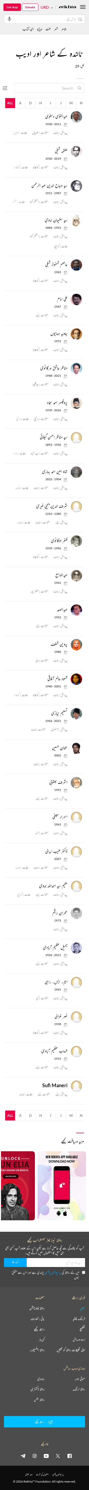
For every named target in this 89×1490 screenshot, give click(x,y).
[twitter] (58, 1456)
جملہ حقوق (28, 1474)
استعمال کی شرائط (42, 1474)
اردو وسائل (79, 1339)
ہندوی (40, 1379)
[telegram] (23, 1456)
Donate (30, 7)
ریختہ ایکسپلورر (37, 1350)
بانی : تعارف (37, 1319)
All (10, 103)
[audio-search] (9, 19)
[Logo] (67, 7)
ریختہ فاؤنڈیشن (36, 1308)
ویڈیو (39, 29)
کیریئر (41, 1339)
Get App (12, 7)
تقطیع (82, 1329)
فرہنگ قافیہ (79, 1319)
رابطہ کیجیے (39, 1329)
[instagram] (35, 1456)
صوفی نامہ (80, 1379)
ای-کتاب (28, 29)
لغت (48, 29)
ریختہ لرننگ (79, 1389)
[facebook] (69, 1456)
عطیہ (82, 1308)
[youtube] (46, 1456)
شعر (56, 29)
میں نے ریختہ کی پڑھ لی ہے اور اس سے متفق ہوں (45, 1275)
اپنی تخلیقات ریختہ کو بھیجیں (71, 1350)
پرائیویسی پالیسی (52, 1272)
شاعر (64, 29)
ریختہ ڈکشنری (37, 1389)
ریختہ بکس (39, 1400)
